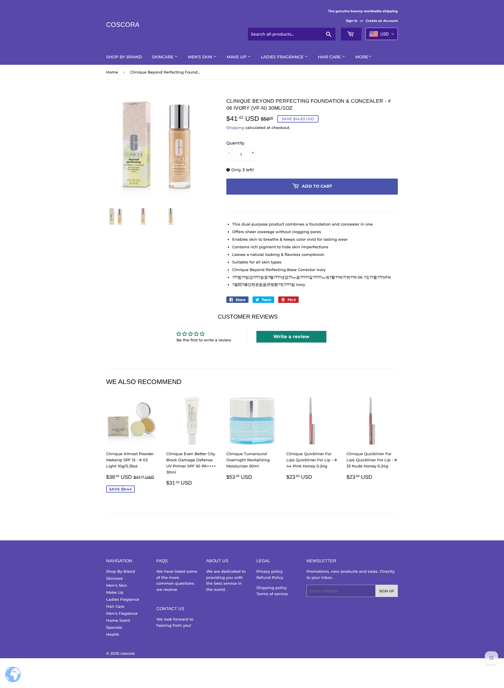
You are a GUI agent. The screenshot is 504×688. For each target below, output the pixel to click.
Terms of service (272, 593)
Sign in (352, 21)
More (361, 57)
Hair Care (330, 57)
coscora (122, 24)
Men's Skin (200, 57)
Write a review (291, 336)
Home (112, 72)
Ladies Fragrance (282, 57)
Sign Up (386, 591)
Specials (114, 627)
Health (112, 634)
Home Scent (118, 620)
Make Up (237, 57)
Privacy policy (269, 571)
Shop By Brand (124, 57)
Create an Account (382, 21)
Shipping (235, 127)
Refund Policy (269, 577)
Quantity (235, 143)
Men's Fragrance (122, 613)
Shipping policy (271, 587)
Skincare (163, 57)
